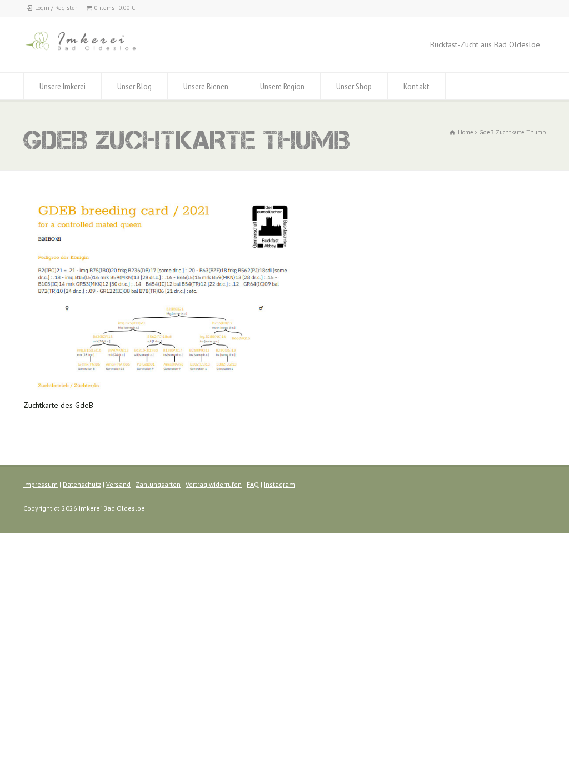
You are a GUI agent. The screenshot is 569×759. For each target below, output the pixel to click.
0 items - (114, 8)
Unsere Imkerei (62, 86)
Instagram (279, 484)
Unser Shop (354, 86)
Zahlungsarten (158, 484)
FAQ (253, 484)
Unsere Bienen (205, 86)
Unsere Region (282, 86)
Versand (118, 484)
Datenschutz (82, 484)
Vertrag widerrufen (214, 484)
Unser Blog (134, 86)
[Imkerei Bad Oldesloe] (101, 51)
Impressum (40, 484)
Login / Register (56, 8)
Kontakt (416, 86)
